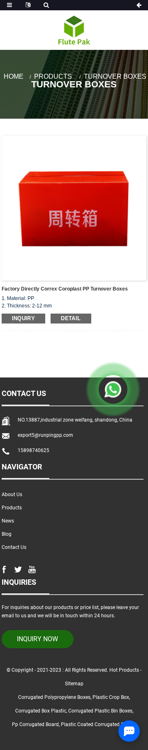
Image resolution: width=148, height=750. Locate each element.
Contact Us (14, 547)
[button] (136, 50)
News (8, 521)
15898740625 (33, 450)
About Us (12, 494)
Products (53, 76)
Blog (7, 534)
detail (71, 318)
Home (13, 76)
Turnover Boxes (115, 76)
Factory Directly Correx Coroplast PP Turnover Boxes (65, 289)
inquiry (23, 318)
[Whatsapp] (113, 389)
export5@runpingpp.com (45, 435)
